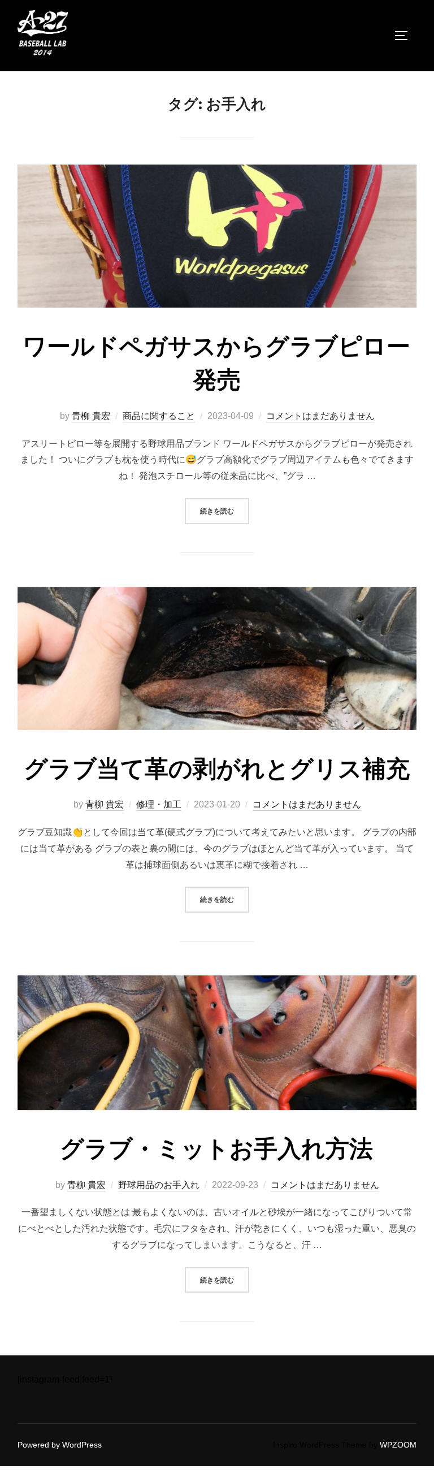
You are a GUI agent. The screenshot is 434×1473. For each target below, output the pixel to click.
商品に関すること (159, 416)
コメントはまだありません (320, 416)
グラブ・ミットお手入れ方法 (216, 1148)
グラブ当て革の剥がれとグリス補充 (217, 768)
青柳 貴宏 (91, 416)
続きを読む (224, 510)
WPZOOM (398, 1444)
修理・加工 (158, 804)
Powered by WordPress (60, 1444)
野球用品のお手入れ (158, 1185)
